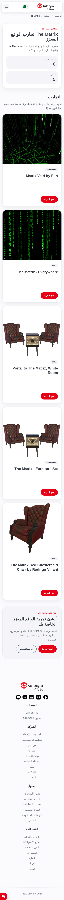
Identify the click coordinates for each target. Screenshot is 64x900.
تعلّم (32, 766)
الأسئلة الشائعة (32, 761)
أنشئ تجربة (47, 649)
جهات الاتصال (32, 755)
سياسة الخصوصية (32, 739)
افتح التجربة (49, 199)
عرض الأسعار (26, 649)
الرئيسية (58, 16)
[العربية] (25, 6)
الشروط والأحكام (32, 734)
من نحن (32, 745)
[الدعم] (3, 896)
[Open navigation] (6, 6)
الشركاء (32, 750)
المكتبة (47, 16)
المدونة (32, 777)
